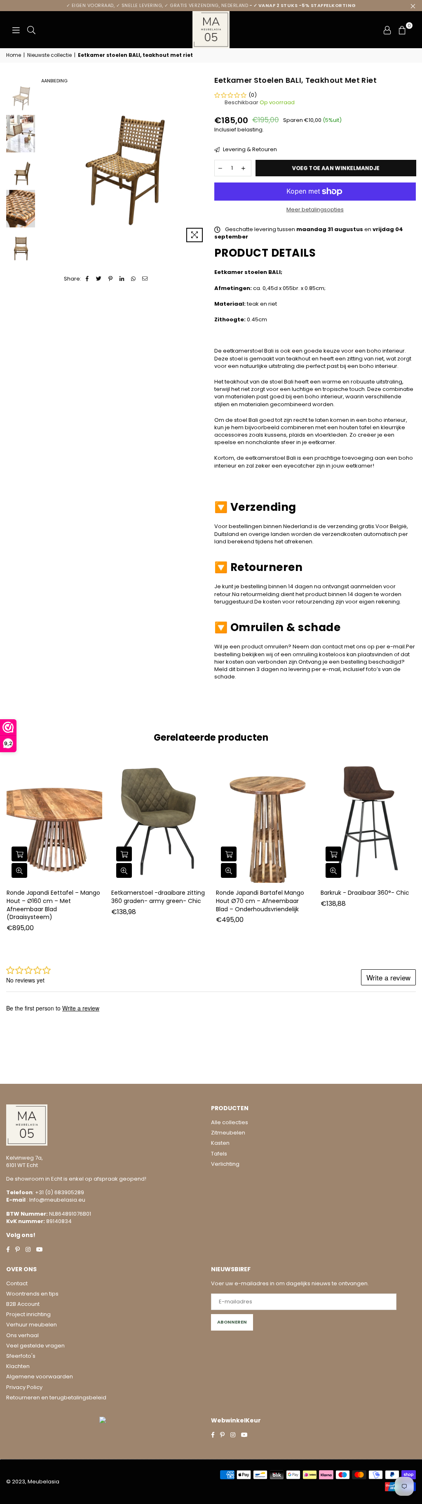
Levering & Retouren (249, 149)
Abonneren (232, 1322)
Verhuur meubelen (31, 1325)
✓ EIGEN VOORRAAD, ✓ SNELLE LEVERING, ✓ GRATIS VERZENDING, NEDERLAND (211, 5)
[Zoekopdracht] (31, 29)
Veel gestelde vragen (35, 1346)
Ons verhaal (22, 1335)
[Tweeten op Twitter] (99, 279)
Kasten (220, 1143)
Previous (43, 160)
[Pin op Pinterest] (111, 279)
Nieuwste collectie (49, 55)
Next (201, 160)
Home (13, 55)
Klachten (18, 1366)
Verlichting (225, 1164)
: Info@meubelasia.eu (55, 1200)
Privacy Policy (24, 1387)
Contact (17, 1283)
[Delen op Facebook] (87, 279)
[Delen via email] (145, 279)
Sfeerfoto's (20, 1356)
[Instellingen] (387, 29)
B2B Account (23, 1304)
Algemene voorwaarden (39, 1376)
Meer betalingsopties (315, 209)
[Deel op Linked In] (122, 279)
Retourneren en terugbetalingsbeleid (56, 1397)
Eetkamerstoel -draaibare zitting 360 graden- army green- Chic (158, 897)
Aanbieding (54, 80)
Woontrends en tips (32, 1294)
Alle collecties (229, 1122)
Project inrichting (28, 1314)
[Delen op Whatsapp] (134, 279)
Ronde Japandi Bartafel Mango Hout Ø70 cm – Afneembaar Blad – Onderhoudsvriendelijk (260, 901)
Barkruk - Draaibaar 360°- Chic (365, 893)
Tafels (219, 1154)
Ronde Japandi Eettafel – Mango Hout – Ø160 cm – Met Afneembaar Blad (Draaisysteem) (53, 905)
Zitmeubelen (228, 1133)
